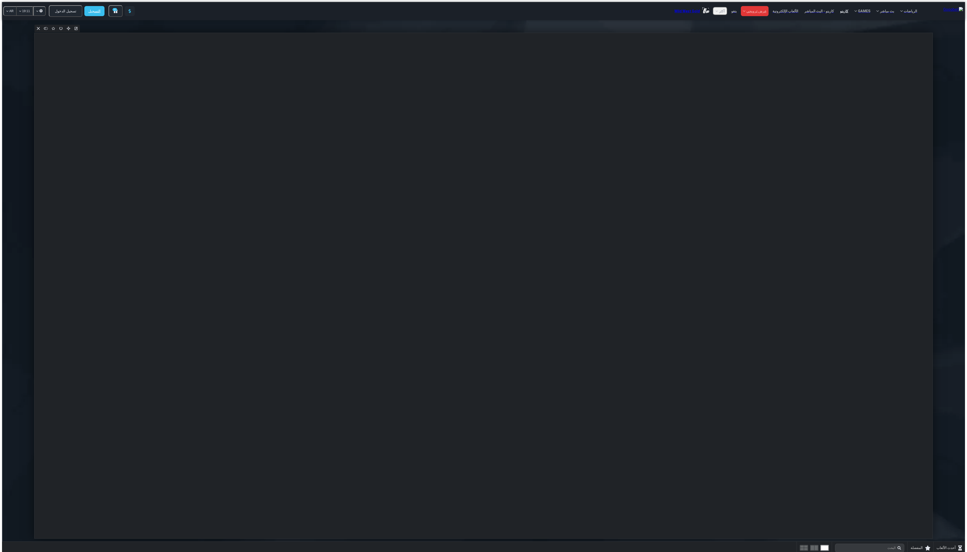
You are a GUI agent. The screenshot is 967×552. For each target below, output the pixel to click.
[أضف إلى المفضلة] (53, 28)
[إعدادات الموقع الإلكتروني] (39, 11)
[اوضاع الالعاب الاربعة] (804, 548)
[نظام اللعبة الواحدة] (824, 548)
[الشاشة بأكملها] (68, 28)
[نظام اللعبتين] (814, 548)
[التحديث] (61, 28)
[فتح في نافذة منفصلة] (76, 28)
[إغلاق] (38, 28)
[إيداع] (130, 11)
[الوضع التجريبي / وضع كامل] (46, 28)
